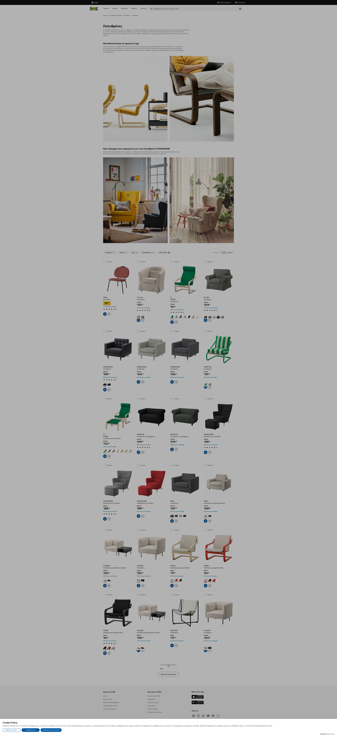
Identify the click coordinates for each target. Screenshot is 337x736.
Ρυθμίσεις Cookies (11, 730)
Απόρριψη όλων (31, 730)
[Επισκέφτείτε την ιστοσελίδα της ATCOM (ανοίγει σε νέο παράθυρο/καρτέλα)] (327, 734)
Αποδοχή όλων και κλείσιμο (51, 730)
